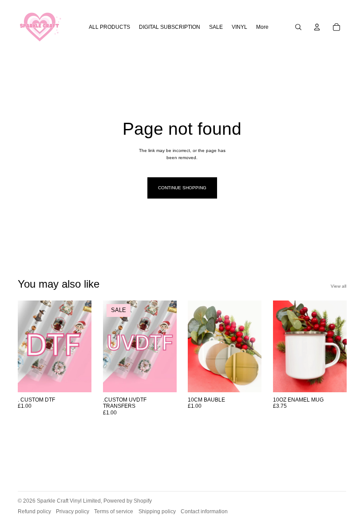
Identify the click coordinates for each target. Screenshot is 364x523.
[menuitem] (262, 27)
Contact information (204, 511)
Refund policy (34, 511)
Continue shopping (182, 187)
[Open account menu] (317, 27)
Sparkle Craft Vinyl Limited (69, 501)
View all (338, 286)
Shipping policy (157, 511)
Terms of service (113, 511)
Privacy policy (72, 511)
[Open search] (298, 27)
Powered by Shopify (127, 501)
